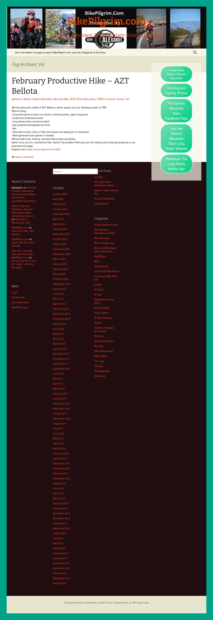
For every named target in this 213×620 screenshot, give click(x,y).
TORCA (101, 99)
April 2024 (58, 219)
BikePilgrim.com (20, 227)
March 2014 (59, 548)
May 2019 (58, 298)
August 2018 (59, 323)
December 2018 (61, 313)
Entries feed (18, 297)
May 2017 (58, 378)
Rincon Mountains (85, 99)
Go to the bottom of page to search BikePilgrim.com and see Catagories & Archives (60, 52)
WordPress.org (19, 307)
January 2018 (60, 348)
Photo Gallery (101, 312)
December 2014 (61, 513)
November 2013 (61, 568)
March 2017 (59, 388)
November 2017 (61, 358)
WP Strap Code (140, 602)
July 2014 (58, 538)
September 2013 (62, 578)
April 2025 (58, 199)
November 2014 (61, 518)
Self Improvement (103, 351)
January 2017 (60, 398)
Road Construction (104, 341)
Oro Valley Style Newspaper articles (104, 183)
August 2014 (59, 533)
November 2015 (61, 468)
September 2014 (62, 528)
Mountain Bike (61, 99)
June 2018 (58, 328)
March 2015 (59, 498)
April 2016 (58, 443)
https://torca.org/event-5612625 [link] (44, 149)
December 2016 (61, 403)
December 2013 (61, 563)
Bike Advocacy (101, 238)
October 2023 (60, 239)
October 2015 (60, 473)
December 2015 (61, 463)
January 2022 (60, 264)
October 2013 (60, 573)
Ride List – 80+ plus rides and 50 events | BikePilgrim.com (23, 254)
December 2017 (61, 353)
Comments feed (20, 302)
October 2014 (60, 523)
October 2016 (60, 413)
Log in (15, 292)
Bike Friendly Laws (104, 243)
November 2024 (61, 214)
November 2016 (61, 408)
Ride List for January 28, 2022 (21, 220)
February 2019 (61, 308)
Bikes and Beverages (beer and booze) (105, 249)
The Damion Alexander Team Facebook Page (176, 111)
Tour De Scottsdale (104, 198)
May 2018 (58, 333)
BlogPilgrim (100, 256)
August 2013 (59, 583)
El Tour (98, 294)
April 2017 (58, 383)
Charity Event (101, 266)
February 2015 (61, 503)
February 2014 (61, 553)
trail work (110, 99)
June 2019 (58, 293)
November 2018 (61, 318)
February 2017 (61, 393)
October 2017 (60, 363)
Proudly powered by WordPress (80, 602)
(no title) (98, 177)
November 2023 (61, 234)
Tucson (120, 99)
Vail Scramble (101, 203)
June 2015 (58, 488)
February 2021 (61, 269)
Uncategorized (101, 371)
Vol (127, 99)
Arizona (18, 99)
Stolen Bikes (100, 356)
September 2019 (62, 283)
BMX (96, 261)
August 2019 (59, 288)
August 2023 (59, 244)
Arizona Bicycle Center (106, 224)
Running (98, 346)
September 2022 (62, 254)
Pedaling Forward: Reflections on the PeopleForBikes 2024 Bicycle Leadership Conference (24, 194)
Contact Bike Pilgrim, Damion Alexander (176, 74)
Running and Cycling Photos (176, 90)
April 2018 (58, 338)
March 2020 (59, 274)
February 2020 (61, 278)
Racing (98, 322)
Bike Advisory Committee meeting (104, 231)
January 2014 (60, 558)
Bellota (27, 99)
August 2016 (59, 423)
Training (98, 366)
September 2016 (62, 418)
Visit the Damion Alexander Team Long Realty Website (176, 138)
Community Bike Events (106, 271)
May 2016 (58, 438)
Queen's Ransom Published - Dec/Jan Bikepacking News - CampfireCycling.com (23, 210)
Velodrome (100, 376)
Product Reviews (103, 317)
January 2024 (60, 229)
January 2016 (60, 458)
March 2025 (59, 204)
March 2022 (59, 259)
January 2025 (60, 209)
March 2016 (59, 448)
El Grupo (99, 289)
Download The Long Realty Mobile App (176, 163)
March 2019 (59, 303)
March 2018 (59, 343)
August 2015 (59, 483)
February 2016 (61, 453)
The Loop (99, 361)
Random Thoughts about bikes (104, 329)
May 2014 (58, 543)
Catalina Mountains (42, 99)
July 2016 (58, 428)
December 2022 (61, 249)
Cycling (98, 284)
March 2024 (59, 224)
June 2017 (58, 373)
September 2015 (62, 478)
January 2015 (60, 508)
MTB (72, 99)
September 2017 (62, 368)
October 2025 (60, 194)
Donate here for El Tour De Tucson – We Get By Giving (24, 264)
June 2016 (58, 433)
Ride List (98, 336)
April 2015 (58, 493)
